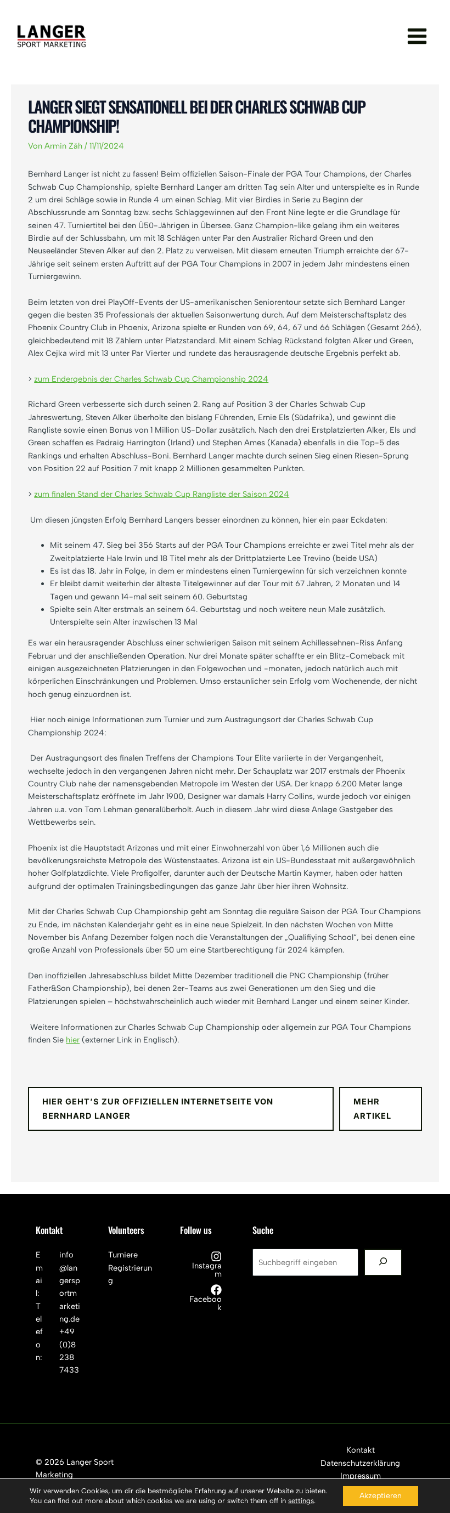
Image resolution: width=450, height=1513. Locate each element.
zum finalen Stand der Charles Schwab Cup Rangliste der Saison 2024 (161, 494)
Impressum (360, 1476)
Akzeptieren (380, 1495)
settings (301, 1501)
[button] (181, 1109)
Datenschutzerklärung (360, 1463)
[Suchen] (383, 1262)
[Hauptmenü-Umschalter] (417, 36)
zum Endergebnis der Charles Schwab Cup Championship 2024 (151, 379)
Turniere (123, 1255)
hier (73, 1040)
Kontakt (360, 1450)
